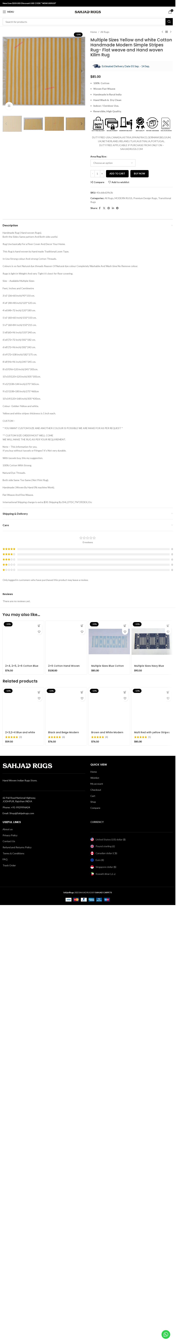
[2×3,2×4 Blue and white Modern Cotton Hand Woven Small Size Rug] (23, 927)
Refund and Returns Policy (17, 1285)
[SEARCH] (169, 21)
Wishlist (94, 1216)
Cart (92, 1234)
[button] (6, 71)
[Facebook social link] (100, 208)
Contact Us (9, 1280)
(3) (20, 956)
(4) (106, 1175)
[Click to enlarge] (9, 106)
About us (8, 1268)
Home (93, 31)
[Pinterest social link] (108, 208)
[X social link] (104, 208)
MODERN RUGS (123, 198)
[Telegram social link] (117, 208)
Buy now (139, 173)
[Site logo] (88, 11)
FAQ (5, 1298)
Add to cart (117, 173)
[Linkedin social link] (113, 208)
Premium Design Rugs (145, 198)
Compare (95, 1246)
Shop (93, 1240)
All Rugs (104, 31)
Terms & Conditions (13, 1291)
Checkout (95, 1228)
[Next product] (171, 32)
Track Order (9, 1303)
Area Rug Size (98, 156)
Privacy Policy (10, 1273)
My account (96, 1222)
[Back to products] (166, 32)
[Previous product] (162, 32)
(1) (149, 1175)
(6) (63, 1175)
